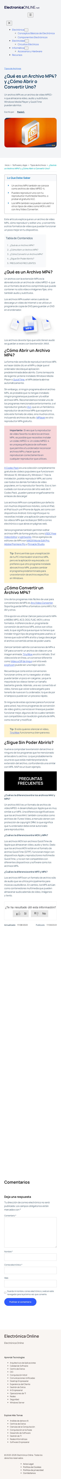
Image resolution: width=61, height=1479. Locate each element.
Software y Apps (19, 165)
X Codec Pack (11, 467)
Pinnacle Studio (36, 544)
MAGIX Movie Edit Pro (38, 540)
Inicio (7, 165)
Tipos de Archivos (12, 68)
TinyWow (27, 654)
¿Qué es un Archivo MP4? (22, 245)
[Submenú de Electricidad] (27, 40)
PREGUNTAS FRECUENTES (23, 263)
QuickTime (19, 379)
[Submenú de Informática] (26, 48)
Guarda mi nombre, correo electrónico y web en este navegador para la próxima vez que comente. (30, 1292)
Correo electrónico (13, 1264)
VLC (29, 406)
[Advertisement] (30, 1051)
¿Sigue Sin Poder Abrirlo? (22, 258)
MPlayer (40, 417)
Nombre (8, 1251)
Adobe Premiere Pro (15, 544)
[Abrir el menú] (30, 15)
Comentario (10, 1215)
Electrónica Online (21, 1336)
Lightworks (25, 537)
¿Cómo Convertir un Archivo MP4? (26, 254)
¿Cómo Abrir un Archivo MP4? (24, 249)
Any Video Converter (42, 602)
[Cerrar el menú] (9, 23)
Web (6, 1278)
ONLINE (21, 7)
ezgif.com (9, 664)
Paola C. (21, 112)
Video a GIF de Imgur (21, 661)
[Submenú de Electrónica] (26, 29)
